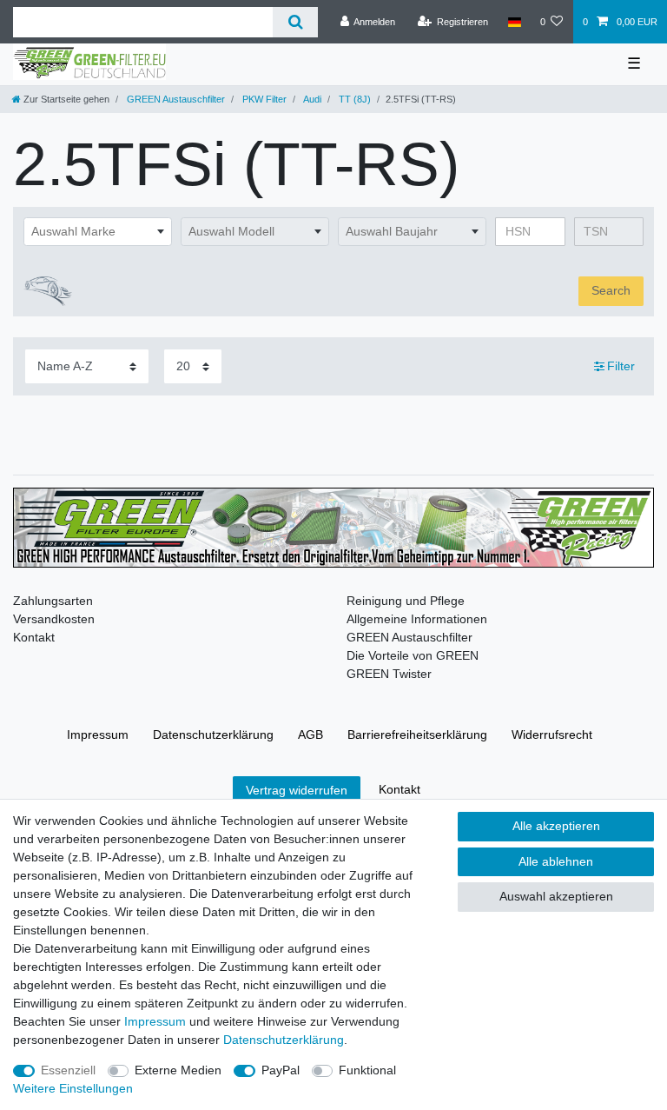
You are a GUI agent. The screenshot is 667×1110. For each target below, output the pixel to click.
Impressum (98, 734)
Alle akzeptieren (556, 826)
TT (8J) (353, 99)
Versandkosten (54, 619)
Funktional (367, 1070)
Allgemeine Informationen (417, 619)
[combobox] (97, 232)
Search (611, 290)
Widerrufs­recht (552, 734)
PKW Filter (263, 99)
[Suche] (295, 22)
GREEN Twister (389, 674)
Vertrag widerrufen (296, 790)
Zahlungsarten (53, 601)
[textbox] (97, 232)
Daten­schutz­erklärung (213, 734)
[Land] (514, 21)
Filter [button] (621, 366)
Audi (311, 99)
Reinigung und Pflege (406, 601)
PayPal (280, 1070)
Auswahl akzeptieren (556, 896)
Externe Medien (178, 1070)
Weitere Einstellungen (73, 1088)
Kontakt (34, 637)
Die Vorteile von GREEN (413, 655)
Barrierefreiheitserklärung (417, 734)
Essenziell (68, 1070)
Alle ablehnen (555, 861)
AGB (310, 734)
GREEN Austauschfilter (174, 99)
